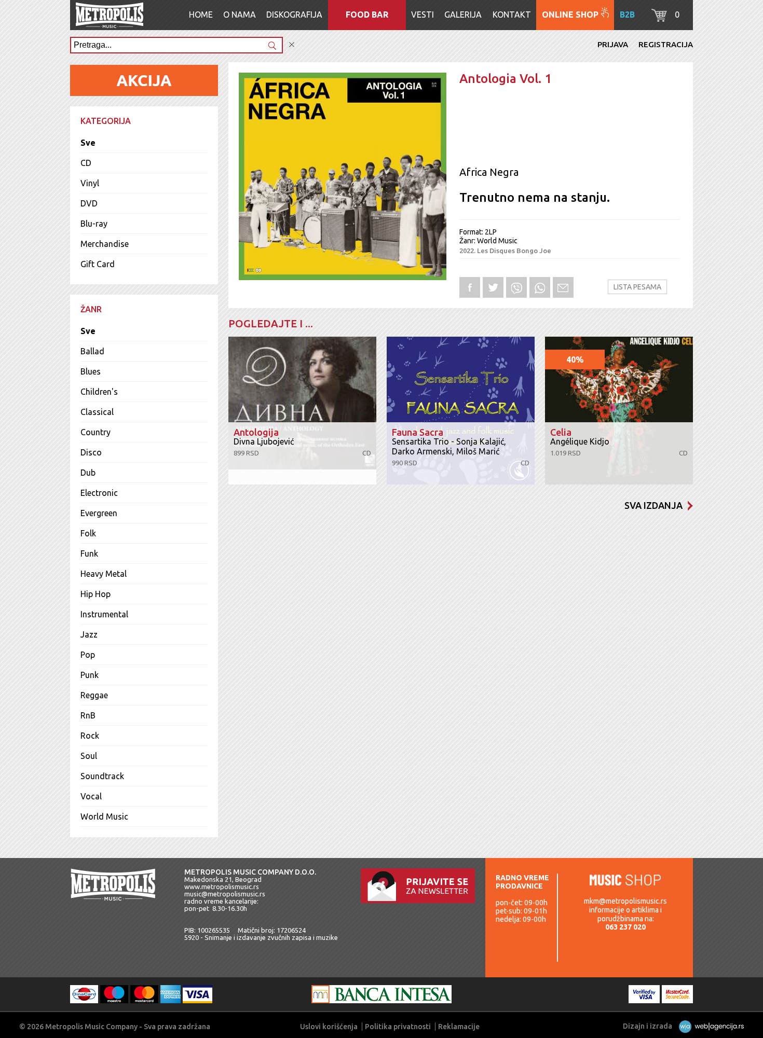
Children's (99, 391)
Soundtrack (102, 776)
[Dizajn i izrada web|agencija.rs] (709, 1026)
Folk (88, 533)
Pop (87, 654)
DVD (89, 203)
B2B (627, 14)
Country (95, 432)
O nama (239, 14)
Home (201, 14)
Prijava (612, 44)
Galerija (463, 14)
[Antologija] (302, 411)
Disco (91, 452)
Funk (89, 553)
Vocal (91, 796)
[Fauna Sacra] (461, 411)
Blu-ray (93, 223)
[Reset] (291, 45)
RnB (88, 715)
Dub (88, 472)
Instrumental (104, 614)
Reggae (94, 695)
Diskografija (294, 14)
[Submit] (272, 46)
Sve (88, 142)
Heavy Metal (103, 573)
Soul (88, 755)
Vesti (422, 14)
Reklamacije (459, 1026)
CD (85, 163)
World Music (104, 816)
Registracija (665, 44)
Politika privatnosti (398, 1026)
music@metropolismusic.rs (224, 893)
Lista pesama (637, 287)
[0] (659, 18)
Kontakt (512, 14)
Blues (90, 371)
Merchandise (104, 243)
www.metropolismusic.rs (221, 886)
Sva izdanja (653, 505)
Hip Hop (95, 594)
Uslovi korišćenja (329, 1026)
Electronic (99, 492)
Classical (97, 412)
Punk (89, 675)
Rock (89, 735)
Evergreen (98, 513)
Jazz (89, 634)
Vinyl (89, 183)
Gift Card (97, 264)
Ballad (92, 351)
